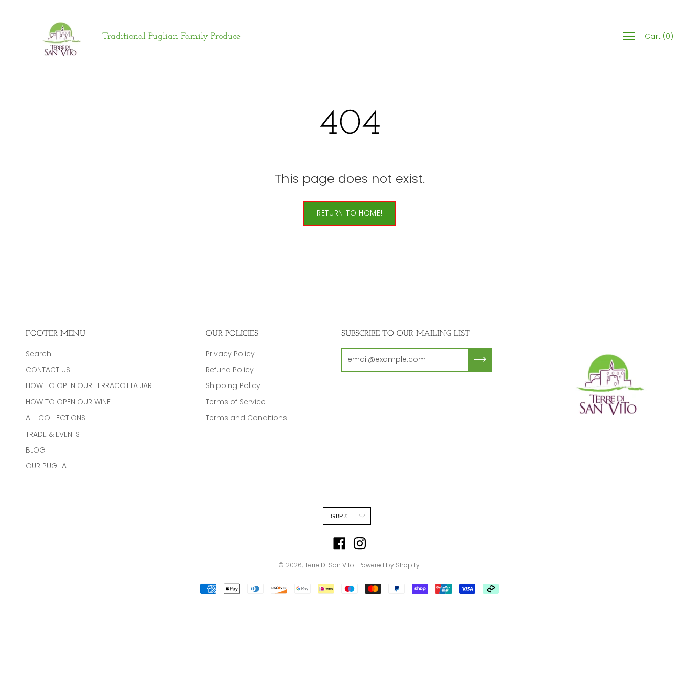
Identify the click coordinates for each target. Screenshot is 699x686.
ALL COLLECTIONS (55, 418)
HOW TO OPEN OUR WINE (68, 402)
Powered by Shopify (389, 565)
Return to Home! (350, 213)
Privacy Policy (230, 354)
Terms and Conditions (246, 418)
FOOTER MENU (55, 334)
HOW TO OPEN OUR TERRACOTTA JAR (89, 385)
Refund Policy (230, 370)
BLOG (36, 450)
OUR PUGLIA (46, 466)
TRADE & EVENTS (53, 434)
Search (38, 354)
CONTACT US (48, 370)
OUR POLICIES (232, 334)
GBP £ (339, 516)
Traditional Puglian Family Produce (171, 36)
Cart (659, 36)
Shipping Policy (233, 385)
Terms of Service (236, 402)
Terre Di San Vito (330, 565)
